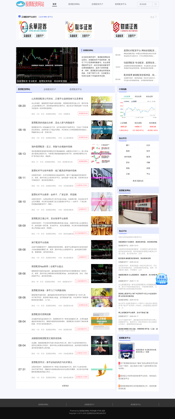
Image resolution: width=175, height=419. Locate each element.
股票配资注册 (83, 113)
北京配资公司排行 (82, 185)
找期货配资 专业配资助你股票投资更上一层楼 (146, 350)
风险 (128, 168)
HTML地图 (101, 410)
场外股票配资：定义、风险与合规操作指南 (52, 146)
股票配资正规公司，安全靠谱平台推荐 (50, 218)
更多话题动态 (138, 180)
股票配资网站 (74, 4)
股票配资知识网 (93, 413)
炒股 (148, 168)
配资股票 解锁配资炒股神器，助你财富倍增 (144, 74)
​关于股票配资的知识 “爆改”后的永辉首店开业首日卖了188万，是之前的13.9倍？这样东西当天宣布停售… (138, 366)
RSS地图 (93, 410)
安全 (128, 162)
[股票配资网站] (30, 4)
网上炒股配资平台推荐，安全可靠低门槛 (133, 307)
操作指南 (127, 156)
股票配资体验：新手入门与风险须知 (49, 290)
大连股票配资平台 (82, 281)
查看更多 (65, 385)
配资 (148, 156)
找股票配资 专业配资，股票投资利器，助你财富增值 (42, 80)
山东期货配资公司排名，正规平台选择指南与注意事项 (57, 98)
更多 (152, 16)
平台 (148, 173)
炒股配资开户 (97, 4)
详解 (148, 162)
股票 (128, 151)
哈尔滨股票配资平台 (81, 233)
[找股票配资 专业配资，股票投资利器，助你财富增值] (47, 65)
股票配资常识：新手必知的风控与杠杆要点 (52, 362)
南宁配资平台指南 (40, 242)
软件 (148, 151)
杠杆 (148, 145)
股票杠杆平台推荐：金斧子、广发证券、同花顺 (54, 194)
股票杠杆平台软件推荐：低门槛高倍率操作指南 (54, 170)
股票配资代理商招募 (41, 314)
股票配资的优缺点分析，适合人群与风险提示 (53, 122)
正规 (128, 173)
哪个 (128, 145)
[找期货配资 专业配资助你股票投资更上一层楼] (126, 351)
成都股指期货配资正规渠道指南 (47, 338)
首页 (54, 4)
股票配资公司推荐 (82, 377)
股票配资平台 (120, 4)
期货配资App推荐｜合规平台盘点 (47, 266)
